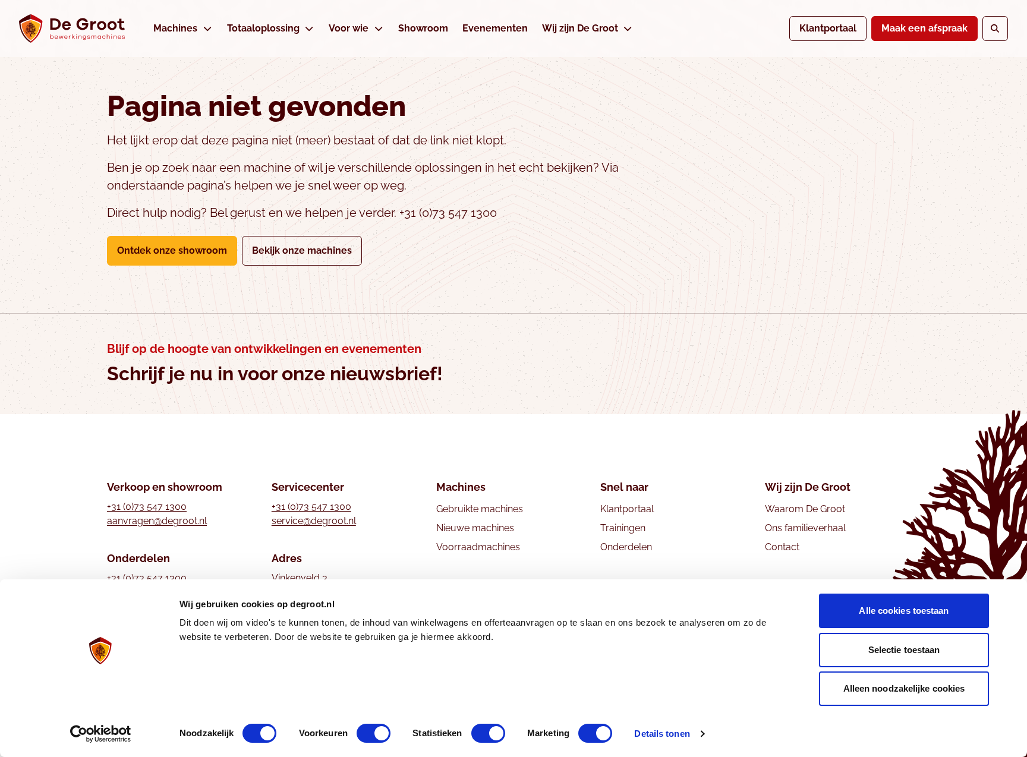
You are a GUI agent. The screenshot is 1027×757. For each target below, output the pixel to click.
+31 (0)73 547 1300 (147, 506)
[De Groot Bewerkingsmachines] (72, 28)
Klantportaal (827, 28)
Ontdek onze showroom (172, 250)
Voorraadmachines (478, 547)
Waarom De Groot (805, 509)
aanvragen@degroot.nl (157, 520)
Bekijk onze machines (302, 250)
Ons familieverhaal (805, 528)
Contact (782, 547)
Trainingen (622, 528)
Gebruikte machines (479, 509)
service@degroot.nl (314, 520)
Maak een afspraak (924, 28)
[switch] (373, 733)
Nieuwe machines (475, 528)
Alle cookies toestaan (904, 610)
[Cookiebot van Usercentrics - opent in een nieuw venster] (101, 734)
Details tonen (661, 733)
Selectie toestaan (904, 650)
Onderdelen (626, 547)
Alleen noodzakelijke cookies (904, 688)
